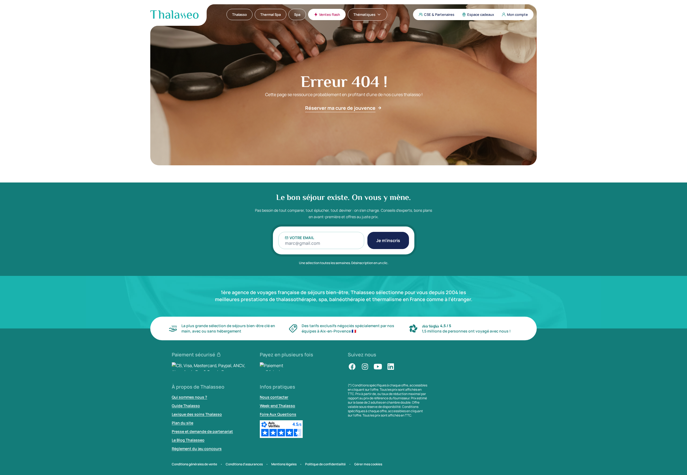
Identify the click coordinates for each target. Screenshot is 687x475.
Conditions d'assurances (244, 464)
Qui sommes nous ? (189, 397)
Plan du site (182, 422)
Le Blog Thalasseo (188, 440)
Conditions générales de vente (194, 464)
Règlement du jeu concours (197, 448)
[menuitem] (239, 14)
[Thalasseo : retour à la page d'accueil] (174, 14)
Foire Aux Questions (278, 414)
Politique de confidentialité (325, 464)
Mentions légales (284, 464)
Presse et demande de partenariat (202, 431)
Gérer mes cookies (368, 464)
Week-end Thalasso (277, 405)
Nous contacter (274, 397)
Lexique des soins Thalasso (197, 414)
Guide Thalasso (186, 405)
